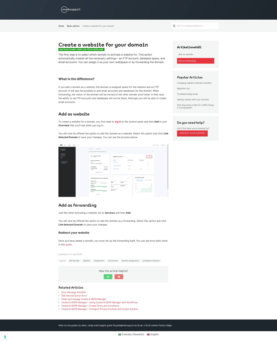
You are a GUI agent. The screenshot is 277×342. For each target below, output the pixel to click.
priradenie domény (151, 260)
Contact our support (192, 133)
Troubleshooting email (187, 94)
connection (113, 260)
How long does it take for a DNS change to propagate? (195, 106)
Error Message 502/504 (73, 292)
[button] (108, 276)
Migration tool (183, 88)
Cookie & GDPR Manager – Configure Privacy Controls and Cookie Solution (99, 309)
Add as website (185, 54)
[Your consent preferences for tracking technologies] (5, 337)
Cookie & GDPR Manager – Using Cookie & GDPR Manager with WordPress (99, 302)
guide (69, 244)
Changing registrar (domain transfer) (194, 83)
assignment (99, 260)
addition (86, 260)
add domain (74, 260)
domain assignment (130, 260)
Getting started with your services (193, 99)
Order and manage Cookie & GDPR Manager (83, 299)
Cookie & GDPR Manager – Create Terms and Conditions (90, 305)
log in (118, 121)
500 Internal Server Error (74, 295)
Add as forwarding (187, 61)
